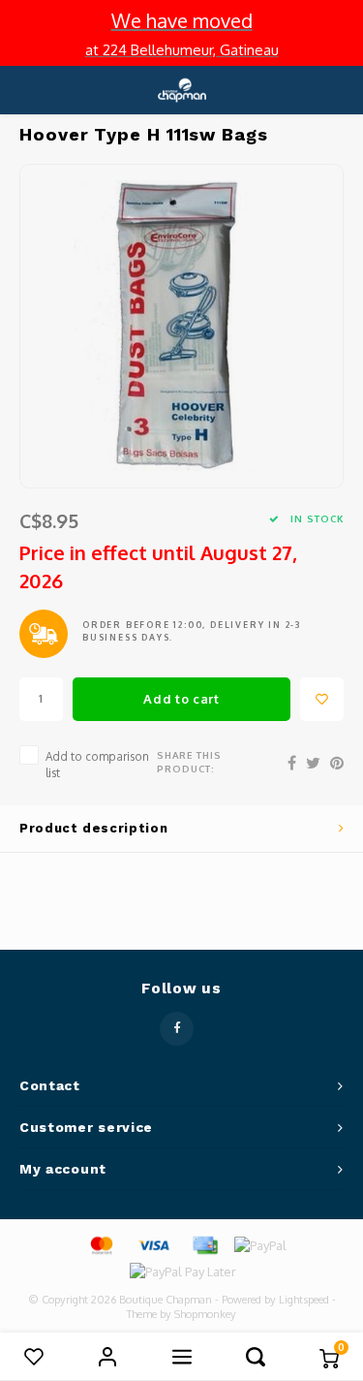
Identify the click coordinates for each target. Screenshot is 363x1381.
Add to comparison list (97, 764)
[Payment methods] (101, 1244)
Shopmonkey (205, 1314)
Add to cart (181, 698)
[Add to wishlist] (322, 699)
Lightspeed (304, 1299)
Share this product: (189, 761)
